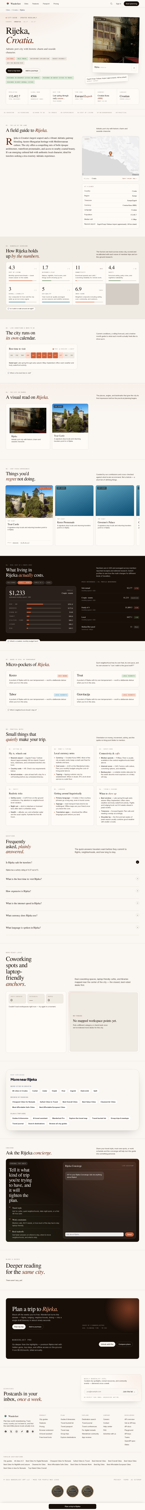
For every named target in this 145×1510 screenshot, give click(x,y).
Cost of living (85, 112)
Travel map (65, 1430)
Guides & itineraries (20, 1118)
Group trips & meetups (120, 1118)
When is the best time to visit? (19, 373)
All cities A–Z (19, 1461)
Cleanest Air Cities (108, 1102)
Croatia (15, 10)
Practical (121, 112)
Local (49, 582)
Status (127, 1445)
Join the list (129, 1391)
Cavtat (35, 1091)
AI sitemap (136, 1480)
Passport (46, 4)
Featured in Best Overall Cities (20, 82)
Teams (127, 1437)
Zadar (44, 1091)
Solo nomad (11, 582)
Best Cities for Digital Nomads (37, 1461)
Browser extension (46, 1430)
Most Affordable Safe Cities (23, 1107)
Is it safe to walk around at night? (21, 308)
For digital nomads (89, 1430)
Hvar (63, 1091)
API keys (128, 1434)
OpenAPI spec (130, 1441)
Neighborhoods (104, 112)
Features (35, 4)
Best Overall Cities (70, 1102)
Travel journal (18, 1124)
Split (95, 1091)
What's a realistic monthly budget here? (23, 641)
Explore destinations (68, 1437)
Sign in (118, 4)
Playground (129, 1430)
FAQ (104, 1430)
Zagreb (73, 1091)
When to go (39, 112)
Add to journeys (32, 71)
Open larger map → (129, 178)
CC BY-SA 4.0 (25, 542)
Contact (106, 1423)
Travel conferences (89, 1426)
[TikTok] (22, 1431)
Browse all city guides (58, 1124)
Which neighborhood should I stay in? (22, 710)
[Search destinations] (111, 4)
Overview (9, 112)
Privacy (117, 1480)
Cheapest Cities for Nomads (23, 1102)
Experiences (67, 112)
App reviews (86, 1437)
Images (53, 112)
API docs (128, 1426)
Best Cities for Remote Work (81, 1464)
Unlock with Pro (107, 1344)
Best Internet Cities (99, 1461)
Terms (126, 1480)
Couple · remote (25, 582)
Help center (107, 1426)
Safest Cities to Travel (49, 1102)
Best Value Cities (89, 1102)
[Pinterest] (33, 1431)
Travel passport (66, 1426)
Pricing (56, 4)
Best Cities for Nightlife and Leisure (17, 1464)
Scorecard (23, 112)
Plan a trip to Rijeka (72, 1506)
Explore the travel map (78, 1118)
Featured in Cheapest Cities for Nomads (23, 78)
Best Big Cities (99, 1464)
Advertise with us (109, 1434)
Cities (26, 4)
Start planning (131, 4)
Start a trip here (14, 71)
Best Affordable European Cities (52, 1107)
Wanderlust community (90, 1434)
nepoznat (15, 542)
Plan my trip (19, 1327)
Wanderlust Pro (58, 1118)
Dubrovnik (85, 1091)
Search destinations (36, 1124)
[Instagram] (16, 1431)
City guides (43, 1419)
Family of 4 (38, 582)
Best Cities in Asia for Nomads (15, 1468)
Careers (106, 1419)
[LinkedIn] (27, 1431)
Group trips (65, 1434)
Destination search (89, 1419)
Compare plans (125, 1344)
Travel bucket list (99, 1118)
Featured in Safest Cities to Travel (57, 78)
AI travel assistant (40, 1118)
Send (129, 1234)
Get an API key (130, 1423)
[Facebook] (6, 1431)
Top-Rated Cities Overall (37, 1468)
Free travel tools (45, 1437)
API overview (129, 1419)
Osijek (54, 1091)
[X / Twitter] (11, 1431)
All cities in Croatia (20, 1091)
